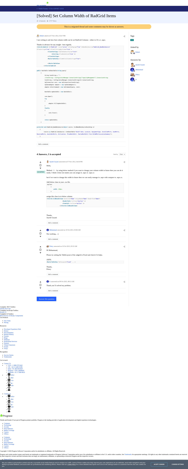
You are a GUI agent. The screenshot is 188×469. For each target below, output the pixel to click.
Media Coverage (9, 430)
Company (7, 423)
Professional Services (10, 341)
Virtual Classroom (9, 345)
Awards (6, 427)
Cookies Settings (178, 464)
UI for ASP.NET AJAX (56, 8)
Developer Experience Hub (12, 329)
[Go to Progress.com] (6, 417)
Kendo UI (3, 312)
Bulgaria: (16, 370)
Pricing (6, 322)
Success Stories (8, 355)
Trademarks (128, 454)
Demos (6, 331)
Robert (42, 36)
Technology (7, 425)
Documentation (8, 332)
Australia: (16, 372)
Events (6, 347)
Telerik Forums (43, 8)
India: (15, 369)
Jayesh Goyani (54, 162)
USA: (15, 365)
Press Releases (8, 428)
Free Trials (7, 321)
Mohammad (53, 230)
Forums (6, 336)
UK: (15, 367)
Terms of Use (8, 459)
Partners (6, 343)
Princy (51, 246)
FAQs (6, 348)
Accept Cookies (159, 464)
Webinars (7, 340)
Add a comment (43, 144)
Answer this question (46, 299)
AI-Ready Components (16, 316)
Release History (9, 334)
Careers (6, 432)
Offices (6, 434)
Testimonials (8, 357)
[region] (94, 464)
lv (50, 281)
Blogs (6, 338)
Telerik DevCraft (5, 308)
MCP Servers (4, 316)
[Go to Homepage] (47, 5)
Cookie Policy (71, 464)
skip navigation (41, 5)
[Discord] (9, 390)
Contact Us (7, 363)
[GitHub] (9, 388)
